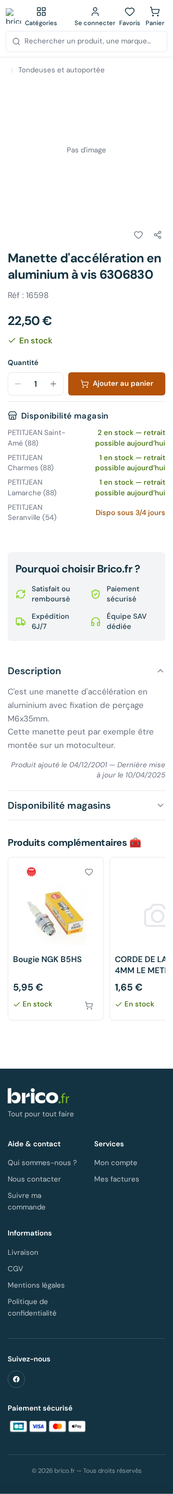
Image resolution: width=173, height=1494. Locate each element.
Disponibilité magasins (59, 805)
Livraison (23, 1252)
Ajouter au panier (123, 383)
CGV (15, 1269)
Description (34, 671)
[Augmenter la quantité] (53, 384)
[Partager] (157, 235)
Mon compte (115, 1163)
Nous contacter (34, 1179)
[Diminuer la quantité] (17, 384)
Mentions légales (36, 1285)
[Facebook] (16, 1379)
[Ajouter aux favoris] (138, 234)
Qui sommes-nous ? (42, 1163)
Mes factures (116, 1179)
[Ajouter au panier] (89, 1005)
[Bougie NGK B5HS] (55, 938)
